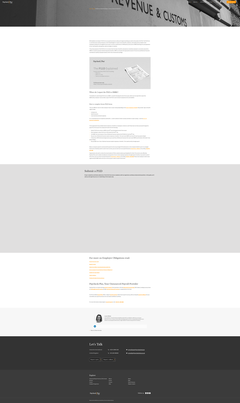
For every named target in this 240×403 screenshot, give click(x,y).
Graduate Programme (94, 384)
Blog (94, 8)
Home (90, 8)
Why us (110, 378)
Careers (216, 2)
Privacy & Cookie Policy (100, 400)
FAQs (110, 384)
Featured (210, 2)
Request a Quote (231, 2)
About (129, 378)
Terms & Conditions (107, 400)
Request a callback (108, 359)
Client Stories (203, 2)
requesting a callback (135, 148)
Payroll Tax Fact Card (94, 261)
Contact (110, 382)
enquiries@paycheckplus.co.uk (136, 353)
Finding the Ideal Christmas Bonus (96, 278)
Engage (222, 2)
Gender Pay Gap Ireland (94, 272)
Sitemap (112, 400)
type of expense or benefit (132, 107)
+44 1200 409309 (113, 353)
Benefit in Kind (92, 264)
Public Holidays (92, 275)
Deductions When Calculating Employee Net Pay (99, 267)
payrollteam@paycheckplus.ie (136, 349)
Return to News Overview (96, 330)
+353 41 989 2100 (114, 349)
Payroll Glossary (131, 382)
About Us (195, 2)
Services (189, 2)
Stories (110, 380)
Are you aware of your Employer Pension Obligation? (100, 269)
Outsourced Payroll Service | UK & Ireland (98, 378)
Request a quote (94, 359)
